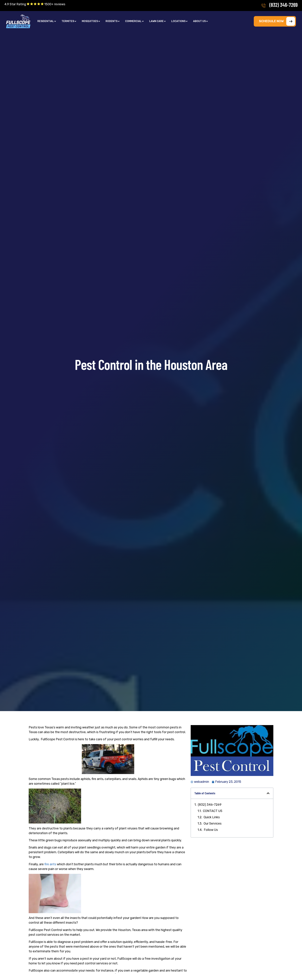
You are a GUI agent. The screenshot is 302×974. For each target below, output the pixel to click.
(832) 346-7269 (283, 5)
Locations (178, 21)
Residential (45, 21)
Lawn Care (156, 21)
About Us (199, 21)
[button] (47, 21)
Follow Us (211, 830)
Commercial (133, 21)
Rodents (111, 21)
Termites (68, 21)
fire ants (50, 864)
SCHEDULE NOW (271, 21)
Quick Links (212, 817)
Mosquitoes (90, 21)
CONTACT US (212, 811)
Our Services (212, 823)
